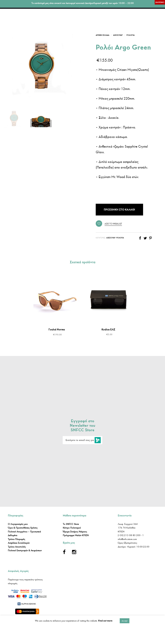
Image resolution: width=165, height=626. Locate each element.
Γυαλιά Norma (57, 329)
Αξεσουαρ (118, 35)
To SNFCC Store (71, 524)
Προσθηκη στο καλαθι (119, 209)
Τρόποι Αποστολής (17, 546)
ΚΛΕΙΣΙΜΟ (159, 2)
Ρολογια (130, 35)
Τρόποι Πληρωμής (16, 539)
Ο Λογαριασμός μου (18, 524)
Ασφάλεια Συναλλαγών (19, 543)
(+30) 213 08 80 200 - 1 (131, 535)
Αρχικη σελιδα (102, 35)
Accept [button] (124, 621)
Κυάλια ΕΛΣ (108, 329)
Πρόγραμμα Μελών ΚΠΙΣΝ (76, 535)
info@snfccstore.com (127, 539)
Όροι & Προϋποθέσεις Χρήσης (23, 527)
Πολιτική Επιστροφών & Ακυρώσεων (25, 550)
